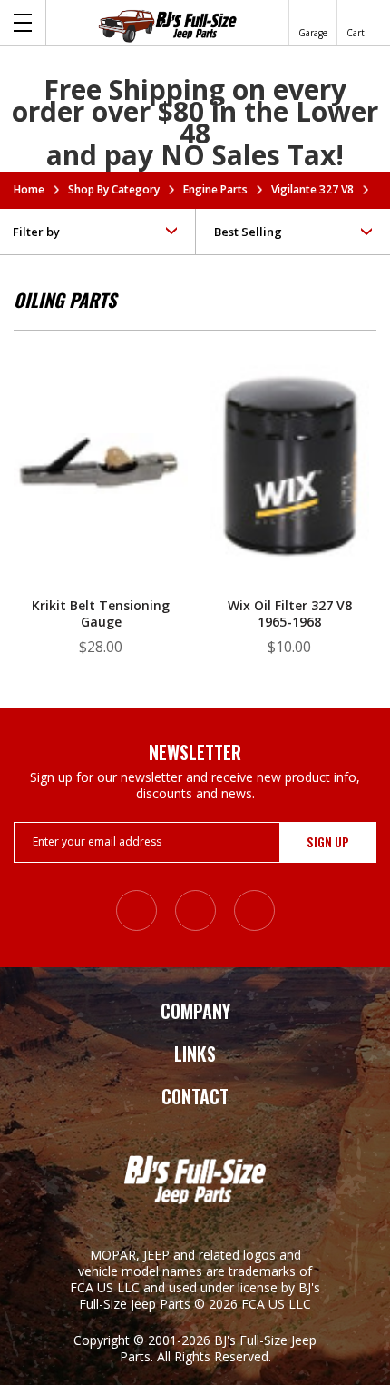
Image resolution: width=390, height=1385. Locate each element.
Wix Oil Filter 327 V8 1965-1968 (290, 614)
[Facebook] (195, 910)
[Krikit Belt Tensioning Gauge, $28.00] (100, 478)
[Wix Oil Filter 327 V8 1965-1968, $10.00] (289, 478)
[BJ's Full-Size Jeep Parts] (167, 25)
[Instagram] (136, 910)
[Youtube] (254, 910)
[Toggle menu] (23, 22)
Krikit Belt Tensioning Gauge (101, 614)
